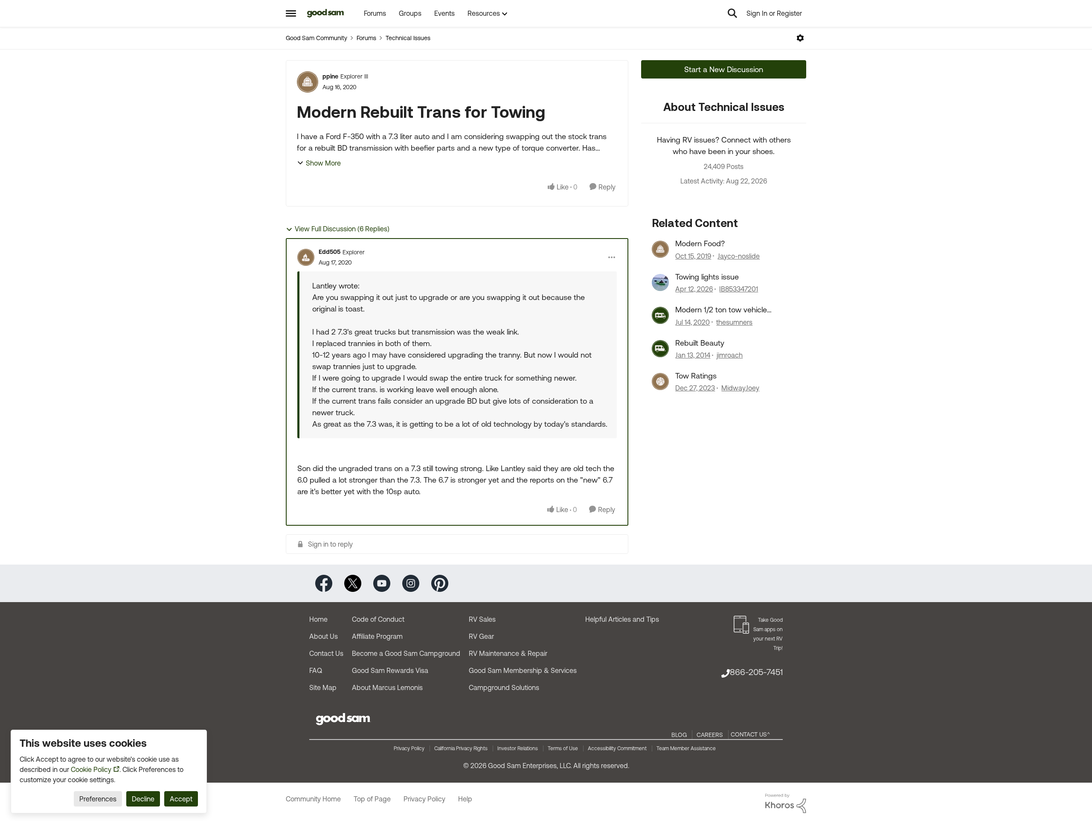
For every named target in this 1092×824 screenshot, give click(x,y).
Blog (679, 734)
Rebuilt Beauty (699, 342)
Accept (181, 799)
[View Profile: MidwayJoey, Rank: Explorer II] (660, 381)
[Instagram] (411, 582)
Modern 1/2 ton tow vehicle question (721, 309)
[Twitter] (353, 582)
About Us (323, 636)
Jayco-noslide (738, 256)
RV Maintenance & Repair (508, 653)
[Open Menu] (800, 38)
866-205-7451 (756, 672)
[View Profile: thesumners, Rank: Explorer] (660, 315)
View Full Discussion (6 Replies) (342, 229)
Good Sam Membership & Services (523, 670)
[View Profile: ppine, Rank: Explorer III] (307, 82)
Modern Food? (700, 243)
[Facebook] (324, 582)
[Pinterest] (440, 582)
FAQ (315, 670)
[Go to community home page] (326, 13)
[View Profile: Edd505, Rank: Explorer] (305, 257)
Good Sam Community (316, 38)
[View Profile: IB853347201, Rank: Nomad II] (660, 282)
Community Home (313, 799)
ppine (330, 76)
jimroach (730, 355)
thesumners (734, 322)
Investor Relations (517, 748)
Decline (143, 799)
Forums (366, 38)
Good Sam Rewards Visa (390, 670)
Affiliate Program (377, 636)
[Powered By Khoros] (785, 803)
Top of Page (372, 799)
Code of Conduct (378, 619)
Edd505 (329, 251)
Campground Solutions (504, 687)
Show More (323, 163)
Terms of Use (563, 748)
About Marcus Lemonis (387, 687)
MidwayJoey (740, 388)
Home (318, 619)
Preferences (97, 799)
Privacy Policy (409, 748)
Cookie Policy (91, 769)
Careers (710, 734)
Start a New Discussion (723, 69)
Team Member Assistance (686, 748)
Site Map (323, 687)
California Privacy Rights (461, 748)
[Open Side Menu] (291, 13)
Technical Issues (408, 38)
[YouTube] (382, 582)
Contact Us (326, 653)
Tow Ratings (696, 375)
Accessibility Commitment (617, 748)
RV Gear (481, 636)
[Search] (732, 13)
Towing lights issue (707, 276)
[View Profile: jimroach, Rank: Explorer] (660, 348)
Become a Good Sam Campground (406, 653)
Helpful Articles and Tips (622, 619)
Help (465, 799)
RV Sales (482, 619)
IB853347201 (738, 289)
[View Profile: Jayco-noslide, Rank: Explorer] (660, 249)
